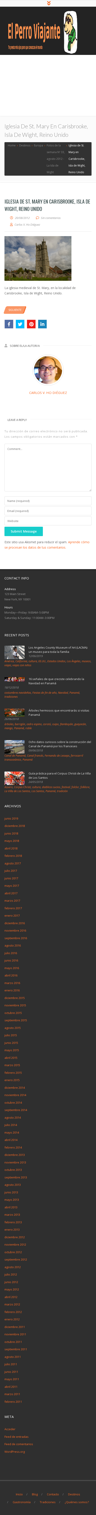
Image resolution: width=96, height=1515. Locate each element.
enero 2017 (12, 916)
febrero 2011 (13, 1402)
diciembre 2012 (14, 1237)
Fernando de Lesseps (57, 756)
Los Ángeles (73, 661)
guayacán (80, 724)
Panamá (74, 693)
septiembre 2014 (15, 1110)
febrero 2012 (13, 1312)
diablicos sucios (51, 787)
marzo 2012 (12, 1304)
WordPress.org (14, 1452)
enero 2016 (12, 990)
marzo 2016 (12, 983)
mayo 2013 (11, 1200)
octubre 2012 (13, 1252)
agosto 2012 (12, 1267)
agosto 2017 (12, 863)
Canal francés (35, 756)
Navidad (63, 693)
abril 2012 (10, 1297)
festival (66, 787)
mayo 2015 (11, 1050)
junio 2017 (11, 878)
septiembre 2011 (15, 1349)
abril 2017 (10, 893)
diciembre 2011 (14, 1327)
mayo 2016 (11, 968)
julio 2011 (10, 1364)
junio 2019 (11, 818)
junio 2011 (11, 1372)
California (21, 661)
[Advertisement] (48, 85)
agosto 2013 (12, 1185)
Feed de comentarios (18, 1444)
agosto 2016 (12, 945)
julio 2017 (10, 871)
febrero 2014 (13, 1147)
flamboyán (66, 724)
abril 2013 (10, 1207)
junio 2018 (11, 833)
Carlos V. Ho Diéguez (48, 392)
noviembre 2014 (15, 1095)
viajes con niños (22, 665)
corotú (47, 724)
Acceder (9, 1429)
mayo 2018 (11, 841)
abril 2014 (10, 1140)
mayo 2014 (11, 1132)
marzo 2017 (12, 901)
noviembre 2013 (15, 1162)
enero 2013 (12, 1230)
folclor (75, 787)
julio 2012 (10, 1274)
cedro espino (34, 724)
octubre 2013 (13, 1170)
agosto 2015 (12, 1028)
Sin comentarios (51, 218)
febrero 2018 (13, 856)
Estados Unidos (56, 661)
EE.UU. (42, 661)
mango (8, 728)
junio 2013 (11, 1192)
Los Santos (37, 791)
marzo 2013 (12, 1215)
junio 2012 (11, 1282)
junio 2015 (11, 1043)
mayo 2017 (11, 886)
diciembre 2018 (14, 826)
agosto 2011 (12, 1357)
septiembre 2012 (15, 1259)
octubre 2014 (13, 1103)
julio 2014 (10, 1125)
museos (86, 661)
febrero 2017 (13, 908)
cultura (33, 661)
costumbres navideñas (17, 693)
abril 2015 (10, 1058)
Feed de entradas (16, 1437)
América (9, 661)
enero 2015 (12, 1080)
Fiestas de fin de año (44, 693)
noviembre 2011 (15, 1334)
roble (28, 728)
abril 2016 (10, 975)
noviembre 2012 (15, 1244)
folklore (85, 787)
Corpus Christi (22, 787)
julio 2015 (10, 1035)
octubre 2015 (13, 1013)
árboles (8, 724)
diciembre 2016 (14, 923)
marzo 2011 (12, 1394)
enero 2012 (12, 1319)
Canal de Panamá (15, 756)
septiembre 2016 (15, 938)
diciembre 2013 (14, 1155)
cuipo (55, 724)
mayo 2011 (11, 1379)
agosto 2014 (12, 1117)
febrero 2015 (13, 1073)
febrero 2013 (13, 1222)
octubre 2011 (13, 1342)
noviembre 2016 (15, 930)
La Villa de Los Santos (17, 791)
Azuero (8, 787)
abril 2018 (10, 848)
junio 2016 (11, 960)
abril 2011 (10, 1387)
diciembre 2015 (14, 998)
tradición (62, 791)
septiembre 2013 (15, 1177)
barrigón (20, 724)
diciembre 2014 (14, 1088)
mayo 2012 (11, 1289)
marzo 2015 (12, 1065)
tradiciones (11, 697)
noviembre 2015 (15, 1005)
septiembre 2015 (15, 1020)
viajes (7, 665)
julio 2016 (10, 953)
